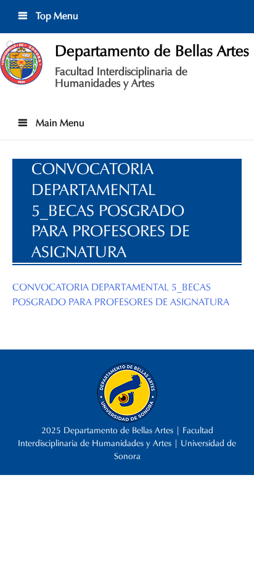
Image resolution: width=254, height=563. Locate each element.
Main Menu (58, 123)
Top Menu (55, 16)
